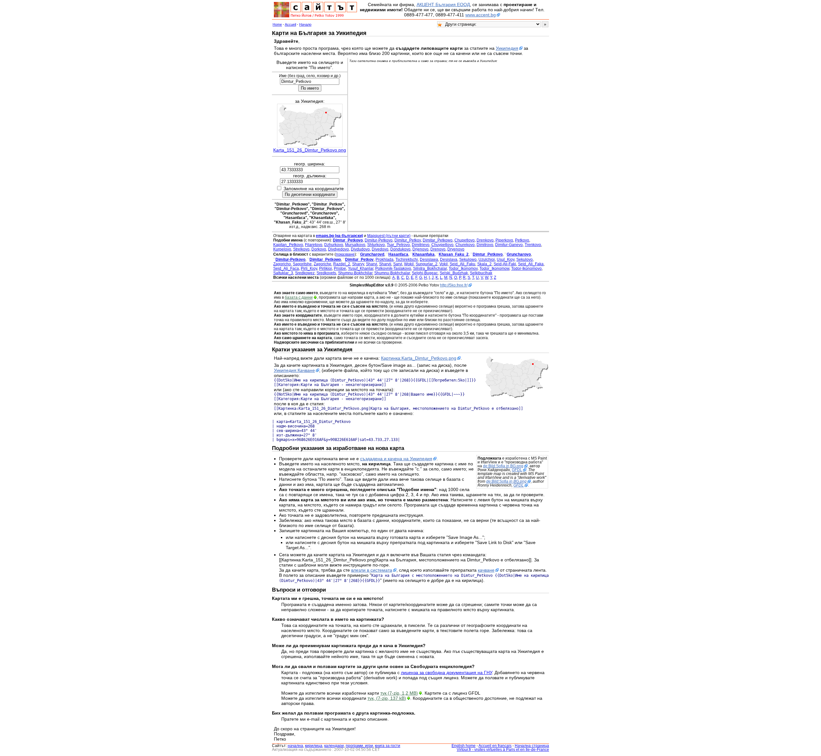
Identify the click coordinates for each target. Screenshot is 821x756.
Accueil (290, 24)
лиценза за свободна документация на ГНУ (446, 672)
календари (334, 746)
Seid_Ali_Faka (531, 264)
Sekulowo (468, 259)
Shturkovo (376, 244)
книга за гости (387, 746)
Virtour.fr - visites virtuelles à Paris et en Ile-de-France (503, 750)
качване (486, 570)
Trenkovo (533, 244)
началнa (295, 746)
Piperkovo (504, 240)
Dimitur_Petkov (407, 240)
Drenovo (437, 249)
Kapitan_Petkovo (288, 244)
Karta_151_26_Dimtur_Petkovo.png (309, 150)
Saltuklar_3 (283, 273)
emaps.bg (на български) (339, 235)
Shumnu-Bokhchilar (355, 273)
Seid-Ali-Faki (505, 264)
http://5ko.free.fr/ (454, 285)
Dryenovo (455, 249)
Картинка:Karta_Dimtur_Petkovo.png (418, 358)
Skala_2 (484, 264)
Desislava (448, 259)
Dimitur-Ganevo (509, 244)
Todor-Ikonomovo (526, 268)
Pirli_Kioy (309, 268)
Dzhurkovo (333, 244)
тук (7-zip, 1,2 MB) (399, 693)
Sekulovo (524, 259)
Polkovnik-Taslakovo (393, 268)
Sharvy (358, 264)
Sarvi (397, 264)
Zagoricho (282, 264)
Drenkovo (485, 240)
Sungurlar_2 (426, 264)
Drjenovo (420, 249)
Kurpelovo (282, 249)
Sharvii (385, 264)
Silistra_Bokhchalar (430, 268)
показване (345, 254)
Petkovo (522, 240)
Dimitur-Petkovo (379, 240)
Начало (305, 24)
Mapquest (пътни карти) (388, 235)
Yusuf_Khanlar (360, 268)
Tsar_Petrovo (398, 244)
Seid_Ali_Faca (286, 268)
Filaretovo (313, 244)
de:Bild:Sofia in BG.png (503, 466)
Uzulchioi (486, 259)
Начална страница (532, 746)
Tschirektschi (406, 259)
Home (277, 24)
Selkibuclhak (481, 273)
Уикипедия (507, 48)
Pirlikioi (325, 268)
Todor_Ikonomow (494, 268)
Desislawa (429, 259)
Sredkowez (305, 273)
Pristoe (340, 268)
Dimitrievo (420, 244)
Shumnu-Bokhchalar (392, 273)
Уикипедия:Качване (294, 370)
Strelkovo (301, 249)
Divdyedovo (338, 249)
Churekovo (465, 244)
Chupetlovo (464, 240)
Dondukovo (400, 249)
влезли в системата (371, 570)
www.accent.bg (480, 14)
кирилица (313, 746)
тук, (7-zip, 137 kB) (387, 698)
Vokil (443, 264)
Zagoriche (322, 264)
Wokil (409, 264)
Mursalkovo (355, 244)
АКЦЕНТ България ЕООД (443, 4)
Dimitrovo (485, 244)
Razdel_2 (341, 264)
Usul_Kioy (505, 259)
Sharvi (371, 264)
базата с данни (299, 297)
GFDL (517, 470)
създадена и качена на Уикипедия (396, 458)
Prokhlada (385, 259)
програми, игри (359, 746)
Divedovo (380, 249)
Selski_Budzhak (454, 273)
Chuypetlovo (442, 244)
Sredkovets (326, 273)
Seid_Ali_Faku (462, 264)
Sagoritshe (302, 264)
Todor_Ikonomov (463, 268)
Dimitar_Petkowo (438, 240)
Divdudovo (360, 249)
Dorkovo (318, 249)
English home (464, 746)
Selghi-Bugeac (425, 273)
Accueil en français (495, 746)
